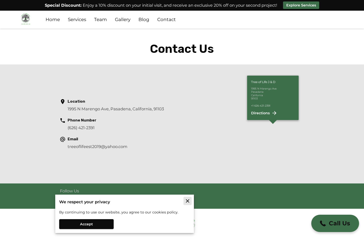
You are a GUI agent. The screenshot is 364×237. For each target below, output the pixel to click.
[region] (273, 123)
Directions (260, 113)
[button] (335, 223)
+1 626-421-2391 (260, 106)
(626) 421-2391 (81, 127)
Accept (86, 224)
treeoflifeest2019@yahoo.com (97, 146)
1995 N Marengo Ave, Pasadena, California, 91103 (116, 108)
